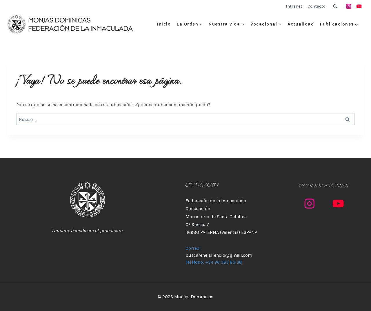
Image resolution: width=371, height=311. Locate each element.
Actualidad (301, 24)
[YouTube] (359, 6)
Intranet (294, 6)
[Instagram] (349, 6)
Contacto (316, 6)
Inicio (164, 24)
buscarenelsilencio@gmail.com (219, 255)
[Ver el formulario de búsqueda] (335, 6)
